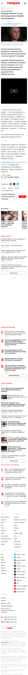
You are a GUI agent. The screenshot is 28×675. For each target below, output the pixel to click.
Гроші (2, 522)
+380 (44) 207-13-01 (10, 617)
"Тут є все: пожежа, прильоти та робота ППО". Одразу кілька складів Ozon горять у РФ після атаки (14, 440)
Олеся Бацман (20, 574)
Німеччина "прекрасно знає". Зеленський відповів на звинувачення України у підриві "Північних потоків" (13, 404)
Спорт (2, 528)
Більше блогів (14, 273)
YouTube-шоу (17, 544)
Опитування (17, 541)
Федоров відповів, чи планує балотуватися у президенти (14, 359)
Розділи (16, 513)
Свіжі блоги (6, 236)
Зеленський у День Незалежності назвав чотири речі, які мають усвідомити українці (13, 424)
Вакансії (3, 597)
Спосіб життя (4, 536)
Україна (4, 188)
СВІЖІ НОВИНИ (6, 383)
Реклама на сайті (5, 603)
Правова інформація (6, 606)
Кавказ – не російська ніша (11, 245)
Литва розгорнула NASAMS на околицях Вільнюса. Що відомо (13, 456)
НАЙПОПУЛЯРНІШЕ (8, 327)
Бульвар (5, 209)
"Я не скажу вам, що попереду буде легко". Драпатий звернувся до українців (12, 389)
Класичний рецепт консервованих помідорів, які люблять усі (15, 478)
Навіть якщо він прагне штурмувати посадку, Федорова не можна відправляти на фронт (14, 266)
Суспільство (10, 8)
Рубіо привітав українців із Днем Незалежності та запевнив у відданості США (13, 432)
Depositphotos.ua (5, 642)
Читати (22, 196)
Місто (2, 551)
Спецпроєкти (17, 547)
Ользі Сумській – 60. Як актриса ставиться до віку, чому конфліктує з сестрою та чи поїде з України (15, 494)
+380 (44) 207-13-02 (10, 619)
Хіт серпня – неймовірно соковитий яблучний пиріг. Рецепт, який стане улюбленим (15, 486)
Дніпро (3, 568)
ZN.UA (17, 65)
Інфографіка (4, 541)
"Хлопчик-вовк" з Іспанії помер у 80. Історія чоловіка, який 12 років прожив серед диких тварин (15, 333)
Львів (2, 557)
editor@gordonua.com (10, 622)
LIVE (15, 530)
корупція (16, 188)
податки (10, 188)
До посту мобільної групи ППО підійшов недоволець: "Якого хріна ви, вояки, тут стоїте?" (14, 258)
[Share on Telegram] (17, 184)
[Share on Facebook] (10, 184)
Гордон (3, 8)
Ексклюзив (17, 533)
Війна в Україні (5, 517)
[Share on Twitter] (14, 184)
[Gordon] (13, 3)
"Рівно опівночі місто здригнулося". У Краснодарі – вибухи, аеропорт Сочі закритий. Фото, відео (13, 449)
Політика (3, 519)
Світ (2, 525)
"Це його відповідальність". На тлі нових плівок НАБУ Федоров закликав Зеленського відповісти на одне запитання (15, 342)
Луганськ (3, 573)
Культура (3, 530)
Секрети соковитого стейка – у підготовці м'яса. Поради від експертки (7, 224)
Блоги (15, 525)
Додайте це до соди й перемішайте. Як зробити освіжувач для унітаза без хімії (16, 503)
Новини (3, 513)
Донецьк (3, 562)
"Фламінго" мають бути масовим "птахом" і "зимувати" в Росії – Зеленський (14, 416)
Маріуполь (4, 570)
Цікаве (3, 544)
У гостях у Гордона (19, 522)
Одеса (2, 559)
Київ (2, 554)
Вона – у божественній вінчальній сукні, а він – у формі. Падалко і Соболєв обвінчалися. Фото (15, 470)
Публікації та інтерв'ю (20, 519)
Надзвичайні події (6, 538)
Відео (15, 538)
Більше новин (14, 461)
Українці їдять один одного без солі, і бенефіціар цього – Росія (13, 251)
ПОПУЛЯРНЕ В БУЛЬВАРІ (10, 465)
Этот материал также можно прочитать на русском (12, 24)
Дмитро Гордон (21, 554)
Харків (3, 565)
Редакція (3, 600)
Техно (2, 533)
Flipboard (19, 580)
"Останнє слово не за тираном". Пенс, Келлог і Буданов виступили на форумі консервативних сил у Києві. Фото (15, 368)
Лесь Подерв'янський (7, 190)
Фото (15, 536)
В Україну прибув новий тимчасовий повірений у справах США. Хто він (12, 410)
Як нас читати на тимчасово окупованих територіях (7, 610)
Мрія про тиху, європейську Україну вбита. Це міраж (13, 239)
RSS (18, 583)
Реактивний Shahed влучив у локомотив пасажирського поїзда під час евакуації (15, 351)
